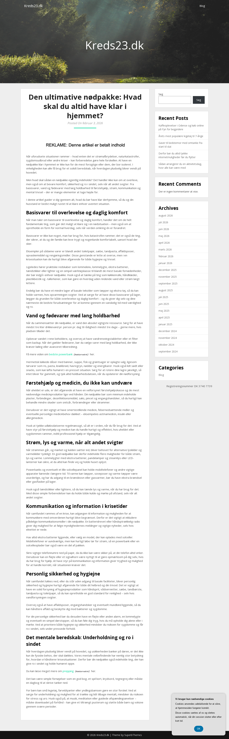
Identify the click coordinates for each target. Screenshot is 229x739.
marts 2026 (165, 249)
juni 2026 (164, 229)
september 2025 (168, 283)
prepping (68, 671)
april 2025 (164, 317)
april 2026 (164, 242)
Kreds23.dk (33, 5)
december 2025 (168, 270)
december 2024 (168, 331)
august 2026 (166, 215)
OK (198, 728)
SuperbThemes (133, 735)
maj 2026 (164, 236)
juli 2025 (163, 297)
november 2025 (168, 276)
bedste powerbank (60, 354)
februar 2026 (166, 256)
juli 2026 (163, 222)
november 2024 (168, 338)
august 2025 (166, 290)
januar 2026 (165, 263)
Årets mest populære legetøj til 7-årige (181, 136)
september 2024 (168, 351)
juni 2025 (164, 304)
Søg (161, 94)
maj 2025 (164, 310)
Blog (202, 6)
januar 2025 (165, 324)
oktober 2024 (166, 344)
